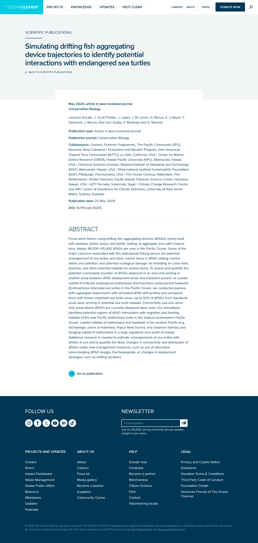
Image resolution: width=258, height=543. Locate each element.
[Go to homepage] (21, 7)
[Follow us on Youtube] (55, 423)
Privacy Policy (145, 529)
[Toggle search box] (251, 8)
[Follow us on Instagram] (29, 423)
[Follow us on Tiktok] (72, 423)
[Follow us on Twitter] (46, 423)
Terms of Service (168, 529)
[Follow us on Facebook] (37, 423)
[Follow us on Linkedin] (63, 423)
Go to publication (90, 373)
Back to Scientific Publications (50, 72)
